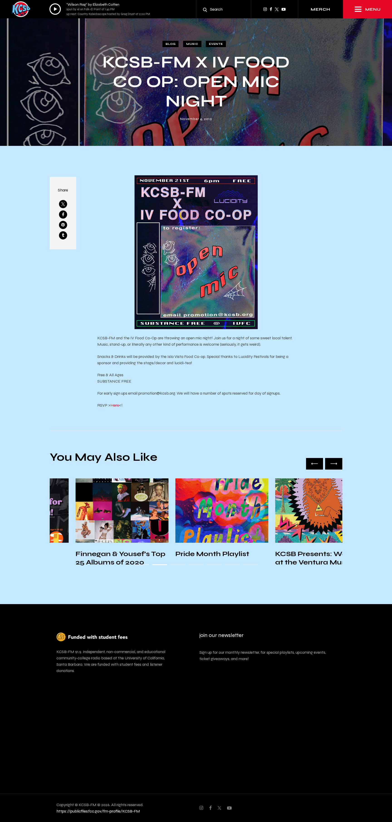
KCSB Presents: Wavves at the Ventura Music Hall (295, 558)
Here (114, 405)
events (216, 44)
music (192, 44)
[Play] (55, 9)
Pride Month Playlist (186, 554)
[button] (314, 463)
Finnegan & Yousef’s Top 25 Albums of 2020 (95, 558)
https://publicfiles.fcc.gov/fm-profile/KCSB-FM (98, 811)
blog (170, 44)
